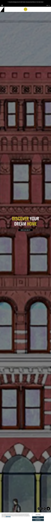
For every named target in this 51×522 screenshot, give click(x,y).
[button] (25, 2)
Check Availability (25, 230)
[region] (25, 517)
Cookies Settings (38, 514)
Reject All (38, 517)
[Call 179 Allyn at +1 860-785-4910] (49, 5)
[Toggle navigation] (2, 5)
